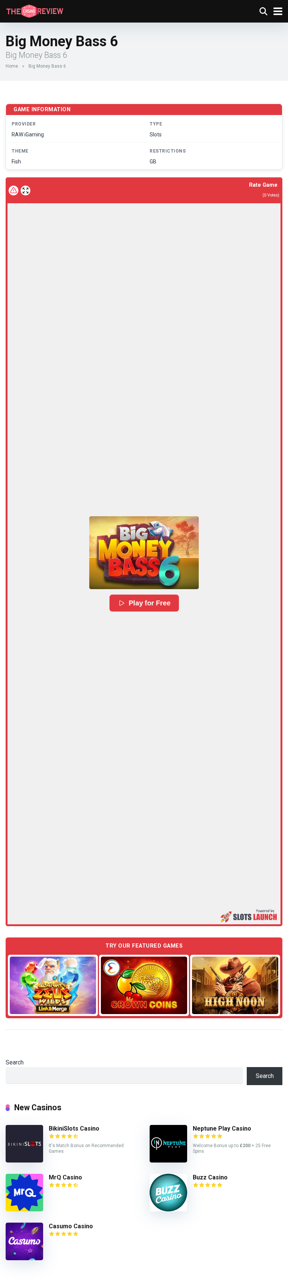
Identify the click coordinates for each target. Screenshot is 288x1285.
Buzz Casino (210, 1177)
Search (15, 1062)
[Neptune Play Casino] (168, 1160)
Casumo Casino (71, 1226)
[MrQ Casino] (24, 1209)
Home (12, 66)
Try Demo (53, 985)
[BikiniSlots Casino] (24, 1160)
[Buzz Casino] (168, 1209)
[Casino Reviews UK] (35, 10)
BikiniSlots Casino (74, 1128)
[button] (143, 552)
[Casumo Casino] (24, 1258)
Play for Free (150, 603)
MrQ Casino (65, 1177)
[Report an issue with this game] (13, 190)
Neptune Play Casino (222, 1128)
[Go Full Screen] (25, 190)
